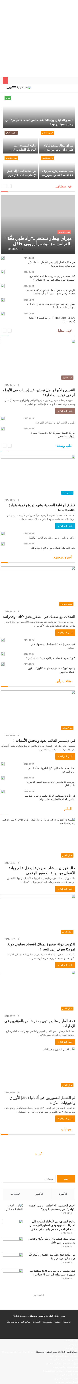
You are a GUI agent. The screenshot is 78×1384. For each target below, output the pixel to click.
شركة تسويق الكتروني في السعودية (60, 1370)
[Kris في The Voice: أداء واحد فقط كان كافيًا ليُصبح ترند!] (3, 313)
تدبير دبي (73, 1344)
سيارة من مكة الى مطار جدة (64, 1355)
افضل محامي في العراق (66, 1378)
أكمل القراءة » (65, 411)
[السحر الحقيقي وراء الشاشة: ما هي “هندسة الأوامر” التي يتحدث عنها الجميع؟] (39, 111)
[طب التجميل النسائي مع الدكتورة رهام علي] (3, 544)
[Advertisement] (39, 38)
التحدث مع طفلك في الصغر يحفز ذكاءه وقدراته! (38, 617)
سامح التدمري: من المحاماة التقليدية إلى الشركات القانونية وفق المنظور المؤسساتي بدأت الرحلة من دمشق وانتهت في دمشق (52, 1225)
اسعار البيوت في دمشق (66, 1374)
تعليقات (15, 1193)
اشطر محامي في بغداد (67, 1382)
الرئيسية (67, 1321)
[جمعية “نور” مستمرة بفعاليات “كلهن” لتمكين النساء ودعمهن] (3, 664)
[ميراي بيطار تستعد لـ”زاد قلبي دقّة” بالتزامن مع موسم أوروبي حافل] (57, 141)
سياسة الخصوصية (51, 1321)
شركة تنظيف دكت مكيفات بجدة (62, 1363)
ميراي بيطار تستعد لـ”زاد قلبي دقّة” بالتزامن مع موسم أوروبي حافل (58, 149)
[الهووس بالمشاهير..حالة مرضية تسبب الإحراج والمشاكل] (3, 778)
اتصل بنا (37, 1321)
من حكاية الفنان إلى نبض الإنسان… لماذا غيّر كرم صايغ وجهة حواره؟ (21, 174)
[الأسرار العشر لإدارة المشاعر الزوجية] (3, 418)
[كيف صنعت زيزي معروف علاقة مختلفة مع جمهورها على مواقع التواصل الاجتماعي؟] (57, 166)
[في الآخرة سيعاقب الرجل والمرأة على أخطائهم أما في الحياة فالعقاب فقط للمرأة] (3, 791)
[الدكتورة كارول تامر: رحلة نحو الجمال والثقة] (3, 533)
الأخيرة (63, 1193)
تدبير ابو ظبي (71, 1348)
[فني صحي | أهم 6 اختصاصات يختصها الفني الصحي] (3, 640)
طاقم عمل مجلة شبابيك (18, 1321)
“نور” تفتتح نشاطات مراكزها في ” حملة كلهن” (50, 658)
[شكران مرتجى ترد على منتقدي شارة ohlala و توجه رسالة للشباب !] (3, 300)
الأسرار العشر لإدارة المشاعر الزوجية (55, 422)
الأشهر (39, 1193)
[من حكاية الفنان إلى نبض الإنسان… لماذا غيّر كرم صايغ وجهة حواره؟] (20, 166)
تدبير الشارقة (71, 1340)
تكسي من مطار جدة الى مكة (64, 1359)
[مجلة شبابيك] (23, 87)
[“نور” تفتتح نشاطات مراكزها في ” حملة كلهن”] (3, 654)
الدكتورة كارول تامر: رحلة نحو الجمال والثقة (52, 537)
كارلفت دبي (39, 1295)
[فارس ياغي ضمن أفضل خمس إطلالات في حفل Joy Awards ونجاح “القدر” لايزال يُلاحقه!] (3, 286)
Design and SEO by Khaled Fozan (18, 1352)
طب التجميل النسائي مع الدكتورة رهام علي (52, 548)
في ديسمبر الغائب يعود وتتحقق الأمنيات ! (44, 741)
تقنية (8, 98)
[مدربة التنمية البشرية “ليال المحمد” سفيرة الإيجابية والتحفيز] (3, 428)
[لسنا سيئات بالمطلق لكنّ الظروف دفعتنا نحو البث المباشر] (3, 764)
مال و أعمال (11, 132)
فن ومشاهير (47, 132)
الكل (18, 186)
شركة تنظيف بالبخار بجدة (65, 1367)
